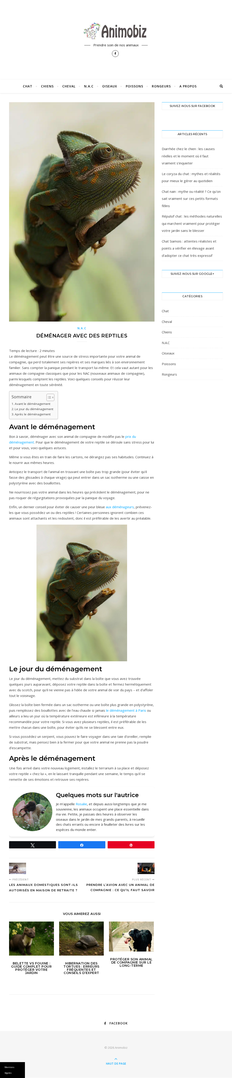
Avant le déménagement (32, 404)
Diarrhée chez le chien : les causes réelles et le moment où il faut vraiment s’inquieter (188, 155)
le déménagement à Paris (126, 710)
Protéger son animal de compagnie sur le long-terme (131, 962)
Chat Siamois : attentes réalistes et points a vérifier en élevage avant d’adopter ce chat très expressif (189, 248)
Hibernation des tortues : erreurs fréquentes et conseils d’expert (81, 968)
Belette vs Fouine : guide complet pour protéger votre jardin (31, 968)
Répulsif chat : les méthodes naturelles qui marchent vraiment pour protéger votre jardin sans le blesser (192, 223)
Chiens (47, 86)
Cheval (68, 86)
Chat (27, 86)
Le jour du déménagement (34, 409)
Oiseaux (109, 86)
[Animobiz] (116, 31)
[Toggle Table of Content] (48, 397)
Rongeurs (161, 86)
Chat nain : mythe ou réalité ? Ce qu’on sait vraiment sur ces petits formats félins (191, 198)
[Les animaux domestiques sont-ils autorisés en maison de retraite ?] (17, 868)
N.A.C (89, 86)
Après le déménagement (33, 414)
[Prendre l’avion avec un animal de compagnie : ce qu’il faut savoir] (146, 868)
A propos (188, 86)
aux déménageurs (120, 507)
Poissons (134, 86)
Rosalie (81, 804)
